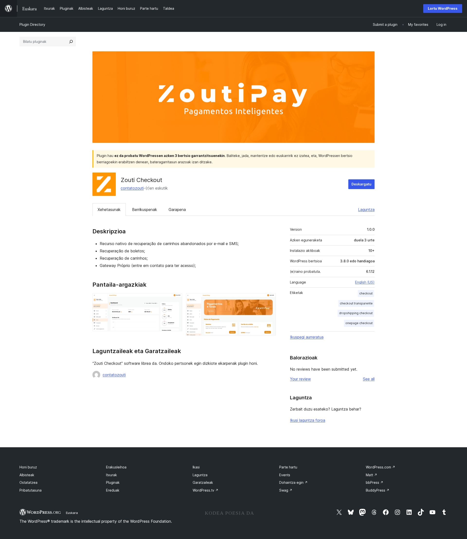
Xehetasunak (109, 209)
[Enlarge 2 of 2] (269, 299)
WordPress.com (380, 467)
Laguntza (366, 209)
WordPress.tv (205, 490)
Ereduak (112, 490)
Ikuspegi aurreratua (306, 337)
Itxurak (111, 475)
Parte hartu (288, 467)
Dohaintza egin (293, 482)
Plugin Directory (32, 24)
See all (369, 378)
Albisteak (26, 475)
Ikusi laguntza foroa (307, 420)
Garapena (177, 209)
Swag (285, 490)
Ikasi (196, 467)
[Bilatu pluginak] (71, 41)
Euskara (72, 513)
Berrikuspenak (144, 209)
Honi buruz (28, 467)
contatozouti (132, 188)
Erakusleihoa (116, 467)
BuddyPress (377, 490)
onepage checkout (359, 323)
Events (284, 475)
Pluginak (113, 482)
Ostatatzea (28, 482)
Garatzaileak (203, 482)
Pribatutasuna (30, 490)
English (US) (365, 282)
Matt (371, 475)
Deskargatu (361, 184)
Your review (300, 378)
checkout (366, 293)
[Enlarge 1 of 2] (175, 299)
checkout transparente (356, 303)
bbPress (374, 482)
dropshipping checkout (356, 313)
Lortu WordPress (443, 8)
